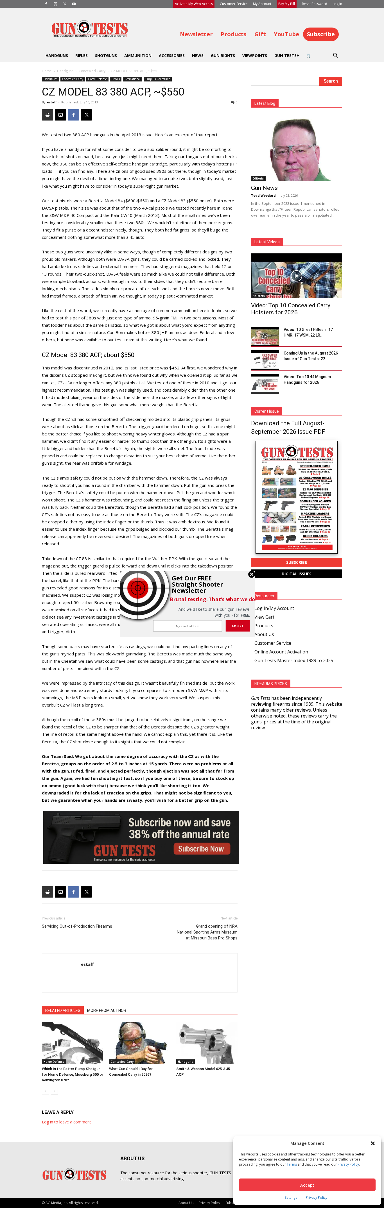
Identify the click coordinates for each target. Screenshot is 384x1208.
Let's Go (237, 625)
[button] (199, 584)
